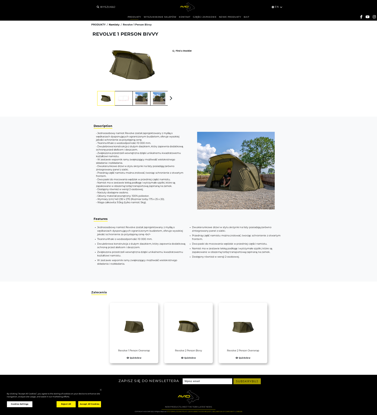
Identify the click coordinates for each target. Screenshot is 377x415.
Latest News (205, 407)
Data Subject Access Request (199, 411)
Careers (239, 411)
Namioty (114, 25)
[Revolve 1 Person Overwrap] (134, 326)
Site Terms (171, 411)
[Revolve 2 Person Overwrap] (243, 326)
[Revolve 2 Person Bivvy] (188, 326)
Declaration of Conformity (223, 411)
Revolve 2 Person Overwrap (243, 351)
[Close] (100, 390)
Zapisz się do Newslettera (149, 381)
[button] (106, 98)
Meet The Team (189, 407)
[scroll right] (170, 98)
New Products (173, 407)
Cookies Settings (19, 404)
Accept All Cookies (89, 404)
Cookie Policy (181, 411)
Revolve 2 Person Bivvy (188, 351)
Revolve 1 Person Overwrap (134, 351)
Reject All (66, 404)
